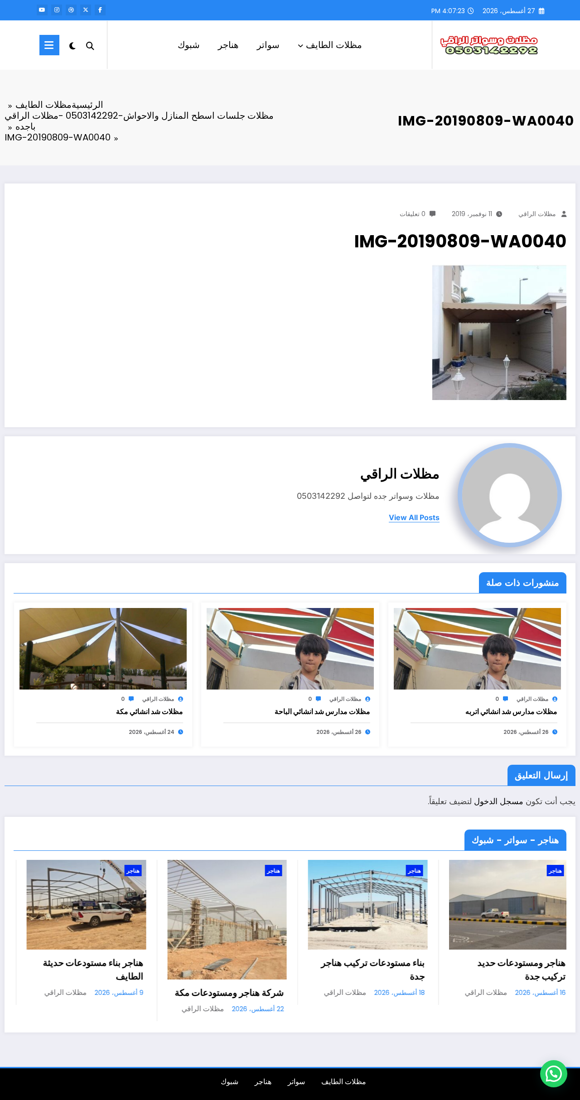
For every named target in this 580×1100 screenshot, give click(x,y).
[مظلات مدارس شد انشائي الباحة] (290, 648)
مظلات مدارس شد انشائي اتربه (511, 711)
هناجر (228, 45)
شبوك (189, 45)
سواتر (268, 45)
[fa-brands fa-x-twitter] (85, 10)
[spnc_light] (72, 44)
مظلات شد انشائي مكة (149, 711)
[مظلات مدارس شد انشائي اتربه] (477, 648)
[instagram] (56, 10)
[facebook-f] (100, 10)
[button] (553, 1073)
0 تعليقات (412, 213)
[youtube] (42, 10)
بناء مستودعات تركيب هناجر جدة (260, 969)
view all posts (414, 517)
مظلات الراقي (537, 213)
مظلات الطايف (334, 45)
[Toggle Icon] (49, 45)
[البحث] (90, 45)
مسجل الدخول (498, 801)
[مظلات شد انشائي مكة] (103, 648)
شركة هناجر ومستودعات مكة (116, 992)
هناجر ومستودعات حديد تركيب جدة (408, 969)
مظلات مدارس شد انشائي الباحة (322, 711)
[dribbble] (71, 10)
